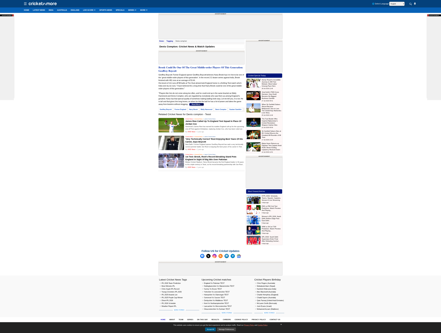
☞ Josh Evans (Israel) (263, 306)
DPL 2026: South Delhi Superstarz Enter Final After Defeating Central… (271, 239)
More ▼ (144, 10)
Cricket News (189, 119)
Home (26, 10)
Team (181, 319)
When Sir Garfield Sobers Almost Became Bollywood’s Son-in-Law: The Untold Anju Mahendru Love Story (271, 108)
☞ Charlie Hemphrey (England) (266, 295)
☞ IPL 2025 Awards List (168, 295)
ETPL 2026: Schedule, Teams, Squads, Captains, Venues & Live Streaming (271, 198)
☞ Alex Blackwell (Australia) (265, 292)
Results (215, 319)
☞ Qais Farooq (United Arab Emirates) (269, 300)
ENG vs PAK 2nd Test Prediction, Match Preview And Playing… (271, 208)
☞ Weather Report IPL (168, 306)
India (51, 10)
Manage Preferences (226, 329)
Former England (180, 109)
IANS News (192, 132)
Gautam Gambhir (235, 109)
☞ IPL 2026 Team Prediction (170, 283)
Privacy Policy (259, 319)
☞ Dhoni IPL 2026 (166, 300)
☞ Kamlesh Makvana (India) (265, 289)
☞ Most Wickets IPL (167, 286)
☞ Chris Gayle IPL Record (169, 289)
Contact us (275, 319)
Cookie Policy (241, 319)
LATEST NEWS (39, 10)
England (75, 10)
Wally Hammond (206, 109)
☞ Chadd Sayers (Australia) (265, 297)
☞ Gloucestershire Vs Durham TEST (216, 309)
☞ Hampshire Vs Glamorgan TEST (215, 295)
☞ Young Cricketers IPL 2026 (171, 292)
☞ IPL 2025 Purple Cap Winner (171, 297)
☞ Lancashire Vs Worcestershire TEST (217, 306)
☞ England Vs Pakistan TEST (213, 283)
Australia (62, 10)
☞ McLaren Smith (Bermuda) (266, 303)
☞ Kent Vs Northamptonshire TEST (215, 303)
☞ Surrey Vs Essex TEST (212, 289)
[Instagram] (214, 256)
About (172, 319)
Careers (227, 319)
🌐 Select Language (380, 4)
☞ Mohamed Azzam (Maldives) (267, 309)
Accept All (210, 329)
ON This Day (202, 319)
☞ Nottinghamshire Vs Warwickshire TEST (218, 286)
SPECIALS (120, 10)
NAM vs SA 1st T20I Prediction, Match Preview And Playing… (271, 229)
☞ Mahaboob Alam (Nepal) (265, 286)
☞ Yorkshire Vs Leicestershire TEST (216, 292)
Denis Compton (220, 109)
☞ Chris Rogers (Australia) (265, 283)
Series (132, 10)
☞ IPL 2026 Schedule (168, 303)
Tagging (169, 41)
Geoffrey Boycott (166, 109)
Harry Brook (193, 109)
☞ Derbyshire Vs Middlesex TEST (215, 300)
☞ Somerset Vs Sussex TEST (213, 297)
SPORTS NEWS (105, 10)
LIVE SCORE (89, 10)
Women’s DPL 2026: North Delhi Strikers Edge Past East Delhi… (271, 218)
